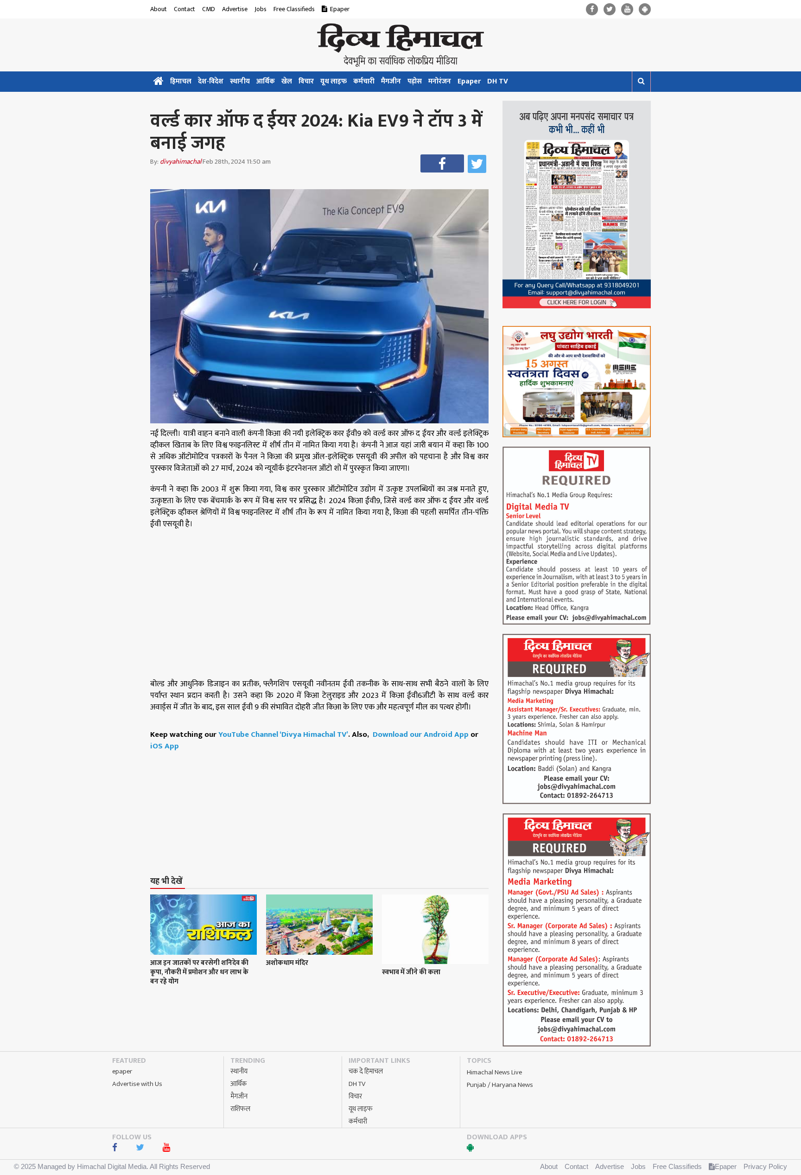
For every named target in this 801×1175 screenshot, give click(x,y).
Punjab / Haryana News (500, 1085)
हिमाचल (180, 81)
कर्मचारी (364, 81)
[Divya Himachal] (400, 45)
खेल (286, 81)
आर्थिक (265, 81)
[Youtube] (627, 9)
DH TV (497, 81)
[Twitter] (610, 9)
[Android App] (645, 9)
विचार (306, 81)
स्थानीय (240, 81)
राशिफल (240, 1109)
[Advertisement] (323, 796)
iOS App (164, 746)
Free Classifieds (294, 9)
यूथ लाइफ (333, 81)
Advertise (235, 9)
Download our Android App (421, 734)
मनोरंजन (439, 81)
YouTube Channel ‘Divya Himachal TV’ (283, 734)
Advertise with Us (137, 1084)
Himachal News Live (494, 1072)
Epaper (340, 9)
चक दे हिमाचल (366, 1071)
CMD (208, 9)
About (158, 9)
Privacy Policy (765, 1166)
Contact (184, 9)
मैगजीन (391, 81)
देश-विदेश (210, 81)
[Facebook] (592, 9)
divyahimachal (180, 161)
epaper (122, 1071)
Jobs (260, 9)
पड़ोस (414, 81)
